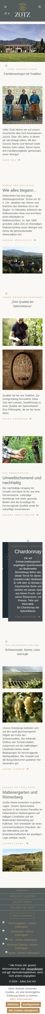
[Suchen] (6, 13)
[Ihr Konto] (39, 6)
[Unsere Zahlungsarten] (22, 938)
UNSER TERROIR (13, 769)
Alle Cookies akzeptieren (23, 1010)
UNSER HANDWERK (15, 419)
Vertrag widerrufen (22, 916)
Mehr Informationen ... (22, 999)
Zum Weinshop (20, 617)
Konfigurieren (31, 1004)
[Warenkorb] (41, 13)
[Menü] (5, 6)
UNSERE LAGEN (13, 844)
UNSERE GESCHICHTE (17, 240)
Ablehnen (13, 1004)
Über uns (9, 160)
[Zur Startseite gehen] (22, 11)
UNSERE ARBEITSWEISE (18, 515)
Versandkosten (34, 968)
